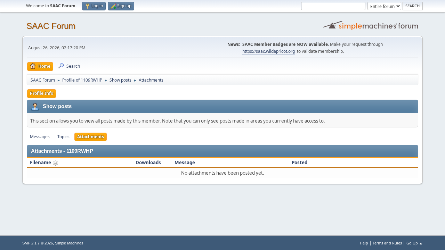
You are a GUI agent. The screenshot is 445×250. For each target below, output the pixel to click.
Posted (299, 162)
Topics (63, 137)
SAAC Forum (50, 26)
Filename (41, 162)
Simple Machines (69, 243)
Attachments (90, 137)
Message (185, 162)
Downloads (148, 162)
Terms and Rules (387, 242)
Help (364, 242)
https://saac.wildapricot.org (268, 51)
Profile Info (41, 93)
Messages (40, 137)
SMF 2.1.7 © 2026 (37, 243)
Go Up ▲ (414, 242)
